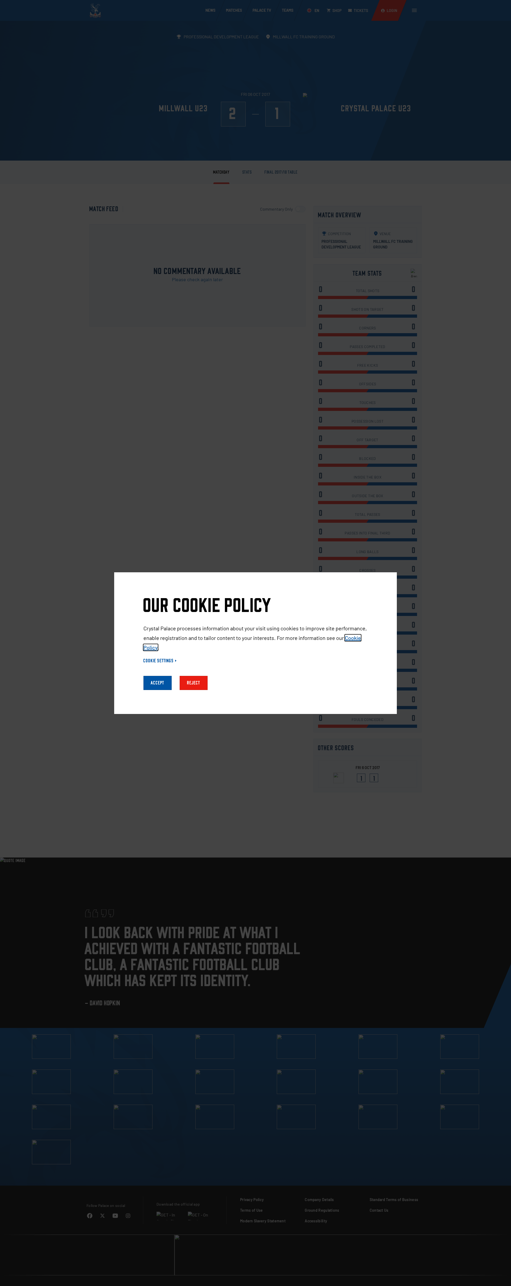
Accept (157, 682)
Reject (193, 682)
